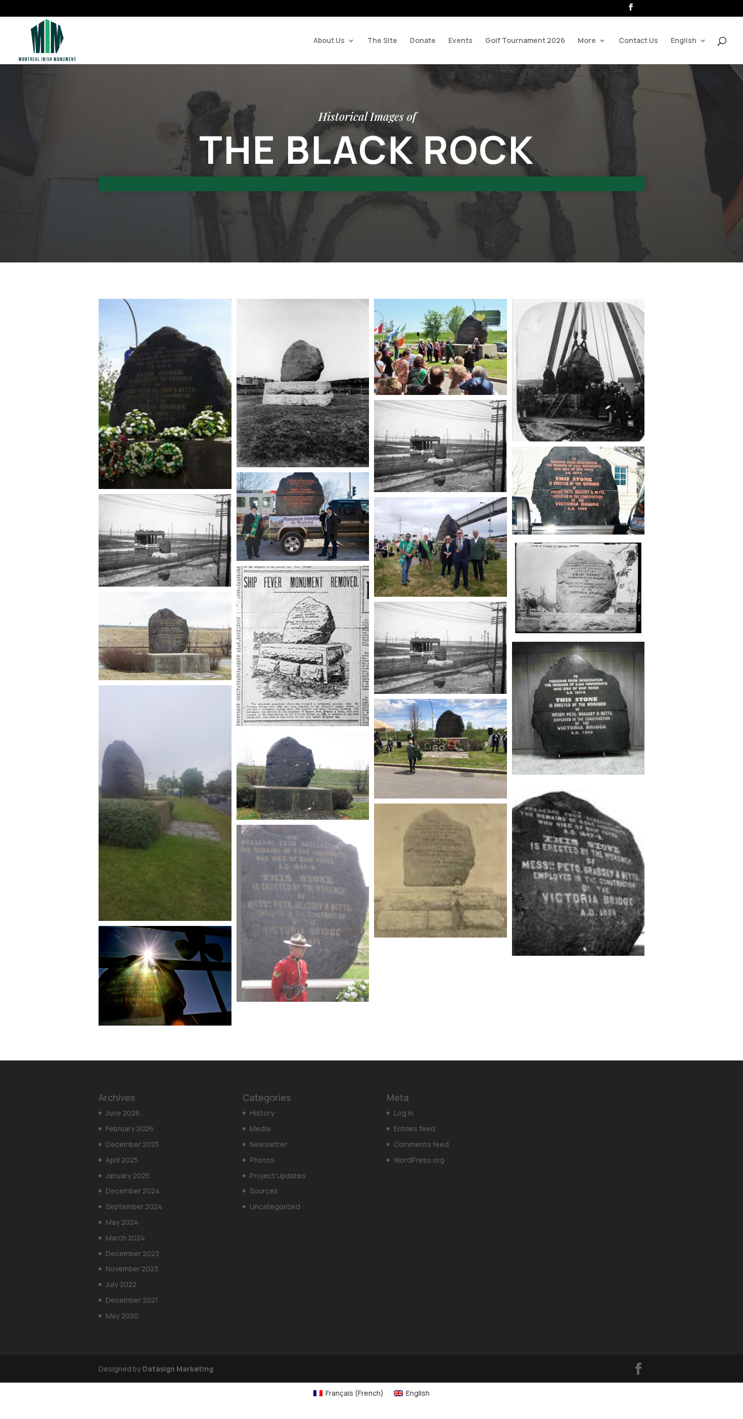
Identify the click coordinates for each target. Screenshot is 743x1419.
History (262, 1113)
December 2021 (132, 1300)
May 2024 (122, 1222)
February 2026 (130, 1128)
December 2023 (132, 1253)
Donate (423, 41)
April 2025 (122, 1160)
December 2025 (132, 1144)
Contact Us (638, 41)
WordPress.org (419, 1160)
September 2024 (134, 1206)
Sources (264, 1190)
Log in (403, 1113)
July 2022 (121, 1284)
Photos (262, 1160)
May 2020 (122, 1315)
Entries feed (414, 1128)
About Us (329, 41)
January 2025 (128, 1175)
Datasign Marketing (178, 1368)
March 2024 (125, 1238)
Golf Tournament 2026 (525, 41)
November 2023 (132, 1268)
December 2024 (133, 1190)
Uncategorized (275, 1206)
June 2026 (123, 1113)
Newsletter (268, 1144)
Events (460, 41)
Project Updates (278, 1175)
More (587, 41)
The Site (382, 41)
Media (260, 1128)
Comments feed (421, 1144)
